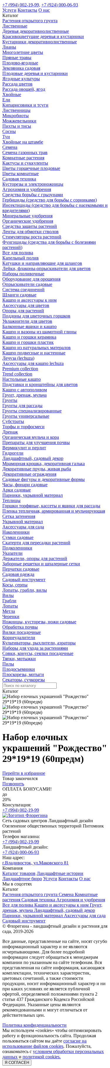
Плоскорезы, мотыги (23, 674)
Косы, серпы (15, 584)
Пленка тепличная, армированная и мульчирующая (53, 511)
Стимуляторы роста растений (31, 236)
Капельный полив (20, 257)
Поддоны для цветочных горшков (36, 315)
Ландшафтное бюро (22, 878)
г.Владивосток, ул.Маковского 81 (35, 862)
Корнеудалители (18, 637)
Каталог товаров (18, 873)
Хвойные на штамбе (22, 141)
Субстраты (13, 421)
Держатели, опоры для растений (34, 558)
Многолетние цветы (22, 52)
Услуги (9, 10)
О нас (44, 10)
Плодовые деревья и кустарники (35, 73)
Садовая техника (19, 178)
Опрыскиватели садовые (27, 284)
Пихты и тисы (16, 126)
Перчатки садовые (20, 569)
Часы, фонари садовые (25, 484)
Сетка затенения (18, 516)
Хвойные (11, 94)
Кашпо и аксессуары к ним (29, 300)
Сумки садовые (17, 537)
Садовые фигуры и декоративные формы (43, 479)
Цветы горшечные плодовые (31, 168)
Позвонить (13, 783)
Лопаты (10, 605)
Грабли (9, 600)
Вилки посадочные (21, 632)
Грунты (9, 400)
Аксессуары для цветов (25, 305)
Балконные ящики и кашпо (29, 326)
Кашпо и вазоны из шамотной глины (39, 331)
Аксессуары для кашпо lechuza (33, 363)
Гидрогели (12, 453)
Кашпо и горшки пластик (28, 342)
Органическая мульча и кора (30, 437)
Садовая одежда (18, 574)
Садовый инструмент (23, 579)
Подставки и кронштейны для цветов (40, 384)
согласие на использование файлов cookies (44, 1043)
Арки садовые (16, 489)
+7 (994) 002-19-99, (21, 4)
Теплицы (11, 500)
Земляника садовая (21, 68)
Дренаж (10, 431)
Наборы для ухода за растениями (35, 648)
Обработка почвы (20, 627)
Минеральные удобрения (27, 215)
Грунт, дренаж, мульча (24, 395)
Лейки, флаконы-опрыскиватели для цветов (46, 268)
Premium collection (20, 368)
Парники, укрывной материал (32, 495)
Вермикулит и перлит (24, 447)
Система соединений (23, 289)
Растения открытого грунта (29, 20)
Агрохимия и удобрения (26, 189)
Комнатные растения (23, 157)
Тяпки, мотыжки (19, 658)
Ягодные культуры (21, 78)
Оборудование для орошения (31, 279)
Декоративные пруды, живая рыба (36, 468)
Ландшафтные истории (60, 873)
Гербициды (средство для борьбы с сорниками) (49, 199)
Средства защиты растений (29, 226)
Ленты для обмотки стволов (30, 231)
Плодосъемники (18, 669)
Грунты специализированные (32, 410)
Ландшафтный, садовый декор (32, 458)
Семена (9, 147)
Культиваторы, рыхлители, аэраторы (39, 642)
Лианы (9, 47)
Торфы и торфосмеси (23, 426)
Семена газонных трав (25, 152)
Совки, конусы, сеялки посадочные (37, 653)
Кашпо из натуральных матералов (36, 347)
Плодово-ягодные (20, 62)
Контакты (27, 10)
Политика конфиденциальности (34, 1025)
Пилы (8, 663)
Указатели (12, 553)
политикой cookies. (42, 1056)
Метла (8, 611)
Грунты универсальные (25, 416)
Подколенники (17, 547)
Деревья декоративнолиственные (35, 31)
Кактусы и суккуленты (25, 163)
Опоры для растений (23, 310)
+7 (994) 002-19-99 (20, 810)
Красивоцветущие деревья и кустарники (43, 36)
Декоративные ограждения (29, 474)
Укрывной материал (22, 521)
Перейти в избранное (23, 773)
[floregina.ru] (25, 815)
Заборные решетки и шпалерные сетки (41, 563)
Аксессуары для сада (23, 526)
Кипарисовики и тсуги (25, 105)
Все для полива (17, 252)
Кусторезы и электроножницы (32, 184)
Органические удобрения (27, 221)
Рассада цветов (17, 83)
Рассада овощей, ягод (23, 89)
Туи (6, 136)
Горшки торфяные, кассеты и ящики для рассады (51, 505)
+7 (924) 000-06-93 (59, 4)
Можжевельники (19, 120)
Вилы (8, 595)
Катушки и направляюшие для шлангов (42, 263)
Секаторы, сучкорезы (23, 679)
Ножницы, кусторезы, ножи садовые (39, 621)
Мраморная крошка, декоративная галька (43, 463)
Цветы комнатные (20, 173)
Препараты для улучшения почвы (36, 442)
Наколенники (16, 532)
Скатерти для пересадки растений (36, 542)
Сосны (9, 131)
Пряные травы (16, 57)
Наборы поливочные (23, 273)
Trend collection (17, 373)
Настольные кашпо (21, 379)
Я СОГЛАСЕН (17, 1062)
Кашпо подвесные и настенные (33, 352)
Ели (6, 99)
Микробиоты (15, 115)
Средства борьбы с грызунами (32, 194)
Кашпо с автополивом (24, 389)
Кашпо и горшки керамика (29, 337)
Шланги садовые (19, 294)
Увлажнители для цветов (27, 321)
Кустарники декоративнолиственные (39, 41)
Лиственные (14, 25)
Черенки (10, 616)
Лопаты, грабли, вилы (24, 590)
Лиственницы (16, 110)
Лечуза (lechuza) (18, 358)
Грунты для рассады (22, 405)
